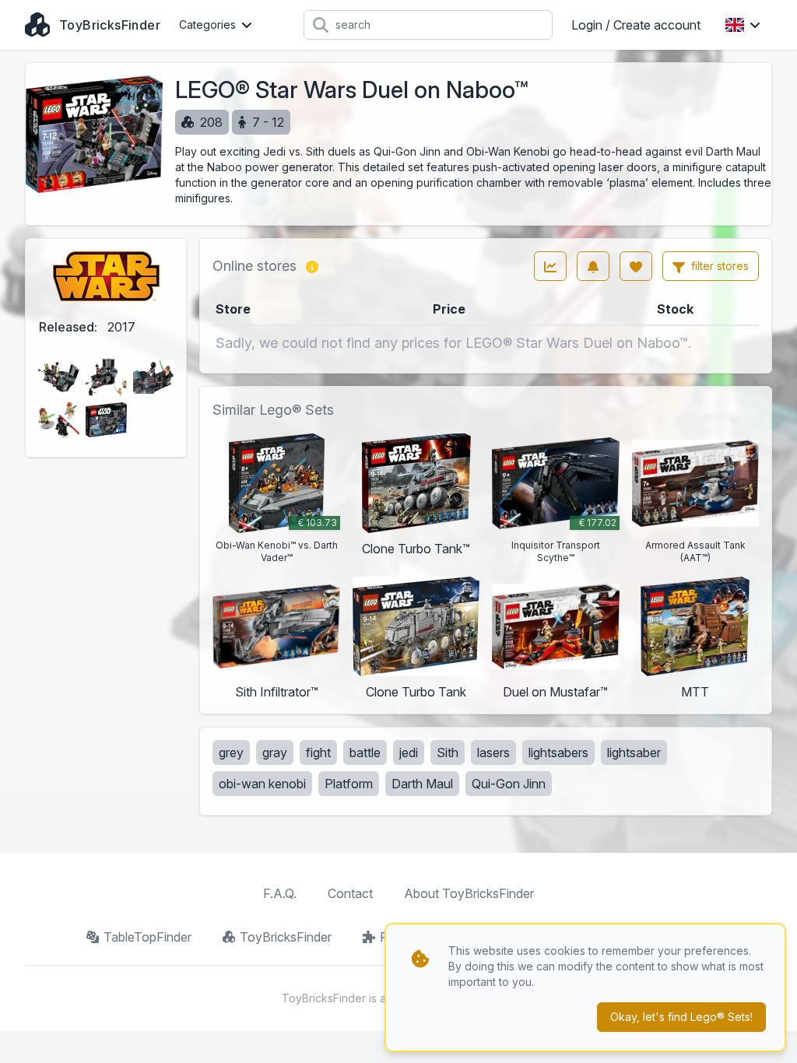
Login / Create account (635, 25)
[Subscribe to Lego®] (593, 266)
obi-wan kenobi (262, 783)
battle (365, 752)
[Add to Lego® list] (636, 266)
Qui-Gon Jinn (509, 783)
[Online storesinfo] (312, 266)
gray (274, 752)
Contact (350, 893)
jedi (408, 752)
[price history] (550, 266)
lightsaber (634, 752)
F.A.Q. (280, 893)
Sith (447, 752)
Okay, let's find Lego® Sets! (681, 1016)
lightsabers (558, 752)
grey (231, 752)
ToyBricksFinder (286, 937)
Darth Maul (422, 783)
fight (318, 752)
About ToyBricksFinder (469, 893)
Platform (349, 783)
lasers (493, 752)
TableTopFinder (147, 937)
